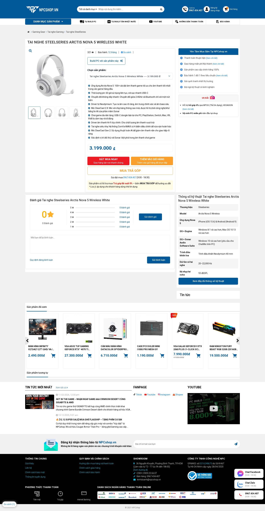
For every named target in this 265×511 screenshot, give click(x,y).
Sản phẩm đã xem (37, 306)
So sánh (127, 52)
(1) (13, 504)
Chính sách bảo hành (89, 472)
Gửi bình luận (158, 260)
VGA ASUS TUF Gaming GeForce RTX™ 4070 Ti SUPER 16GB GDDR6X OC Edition (77, 347)
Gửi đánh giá (150, 217)
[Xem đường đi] (140, 470)
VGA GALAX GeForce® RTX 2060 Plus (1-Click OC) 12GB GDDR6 (187, 347)
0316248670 (206, 463)
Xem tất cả (61, 387)
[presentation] (27, 341)
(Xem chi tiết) (211, 58)
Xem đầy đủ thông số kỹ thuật (208, 281)
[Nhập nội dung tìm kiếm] (161, 9)
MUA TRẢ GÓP (130, 171)
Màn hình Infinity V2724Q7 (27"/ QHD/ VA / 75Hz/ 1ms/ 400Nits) (40, 347)
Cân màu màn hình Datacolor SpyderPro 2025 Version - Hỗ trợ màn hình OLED (114, 347)
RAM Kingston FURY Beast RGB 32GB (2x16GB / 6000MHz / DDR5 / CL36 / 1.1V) (224, 347)
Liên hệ (28, 468)
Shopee (179, 394)
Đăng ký (214, 8)
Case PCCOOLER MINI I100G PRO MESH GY (148, 347)
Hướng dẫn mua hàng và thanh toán (96, 463)
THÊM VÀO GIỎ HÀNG (152, 161)
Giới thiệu (29, 463)
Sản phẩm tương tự (37, 372)
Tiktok (138, 394)
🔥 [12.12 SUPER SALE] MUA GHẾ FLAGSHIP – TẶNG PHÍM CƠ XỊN (89, 419)
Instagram (165, 394)
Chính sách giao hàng (89, 468)
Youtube (151, 394)
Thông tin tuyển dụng (35, 477)
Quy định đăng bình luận (41, 260)
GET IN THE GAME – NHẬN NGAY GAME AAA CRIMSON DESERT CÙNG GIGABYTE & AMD (90, 401)
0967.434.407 (129, 177)
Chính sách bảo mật (35, 472)
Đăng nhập (215, 11)
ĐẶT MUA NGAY (108, 161)
